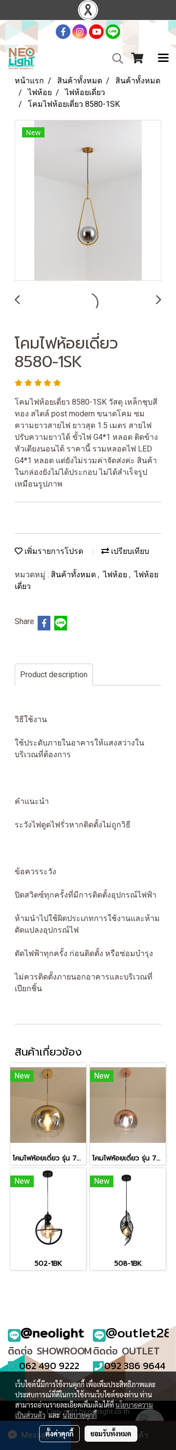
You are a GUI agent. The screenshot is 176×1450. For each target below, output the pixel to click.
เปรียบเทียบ (129, 551)
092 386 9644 (134, 1365)
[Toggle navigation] (163, 58)
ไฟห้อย (116, 574)
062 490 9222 (49, 1365)
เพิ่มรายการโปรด (52, 551)
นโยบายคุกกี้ (80, 1415)
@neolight (53, 1333)
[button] (114, 58)
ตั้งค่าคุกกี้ (59, 1433)
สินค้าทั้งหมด (74, 574)
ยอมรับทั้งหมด (111, 1433)
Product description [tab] (54, 674)
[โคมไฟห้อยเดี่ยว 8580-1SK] (88, 200)
